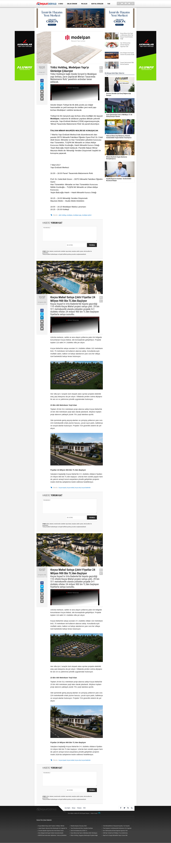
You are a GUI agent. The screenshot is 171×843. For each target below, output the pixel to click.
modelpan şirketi (86, 215)
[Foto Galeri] (125, 3)
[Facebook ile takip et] (121, 808)
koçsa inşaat (62, 487)
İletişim (79, 808)
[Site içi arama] (132, 3)
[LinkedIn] (42, 87)
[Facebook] (42, 80)
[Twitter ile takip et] (124, 808)
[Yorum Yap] (42, 98)
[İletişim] (129, 3)
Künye (73, 808)
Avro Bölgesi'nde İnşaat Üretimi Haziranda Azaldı (50, 833)
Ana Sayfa (67, 808)
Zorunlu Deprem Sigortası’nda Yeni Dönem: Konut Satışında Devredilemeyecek (50, 831)
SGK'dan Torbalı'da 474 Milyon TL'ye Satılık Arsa (115, 833)
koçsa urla (78, 487)
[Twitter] (42, 84)
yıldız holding (62, 215)
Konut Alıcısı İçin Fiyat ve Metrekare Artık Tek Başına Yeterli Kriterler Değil (83, 833)
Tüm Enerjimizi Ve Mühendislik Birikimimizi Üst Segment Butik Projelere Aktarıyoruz (116, 828)
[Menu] (118, 3)
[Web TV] (122, 3)
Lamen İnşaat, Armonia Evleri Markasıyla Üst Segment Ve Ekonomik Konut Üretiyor (52, 828)
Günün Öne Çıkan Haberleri (44, 820)
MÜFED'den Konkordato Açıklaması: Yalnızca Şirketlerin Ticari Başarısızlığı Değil (51, 836)
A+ (101, 68)
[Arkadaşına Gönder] (42, 91)
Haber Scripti (94, 813)
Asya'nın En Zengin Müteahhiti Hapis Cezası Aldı (115, 835)
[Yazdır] (42, 95)
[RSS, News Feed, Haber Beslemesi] (128, 808)
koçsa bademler (86, 487)
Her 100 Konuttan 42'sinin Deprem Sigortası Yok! (115, 830)
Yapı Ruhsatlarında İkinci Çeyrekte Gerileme (82, 828)
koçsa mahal (70, 487)
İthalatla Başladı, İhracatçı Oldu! (79, 826)
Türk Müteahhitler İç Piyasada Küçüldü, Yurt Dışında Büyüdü (115, 826)
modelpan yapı (77, 215)
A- (101, 71)
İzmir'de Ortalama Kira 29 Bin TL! (79, 830)
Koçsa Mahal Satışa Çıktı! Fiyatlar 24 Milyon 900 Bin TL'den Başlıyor (50, 826)
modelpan (69, 215)
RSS (84, 808)
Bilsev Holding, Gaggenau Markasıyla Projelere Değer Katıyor (83, 836)
